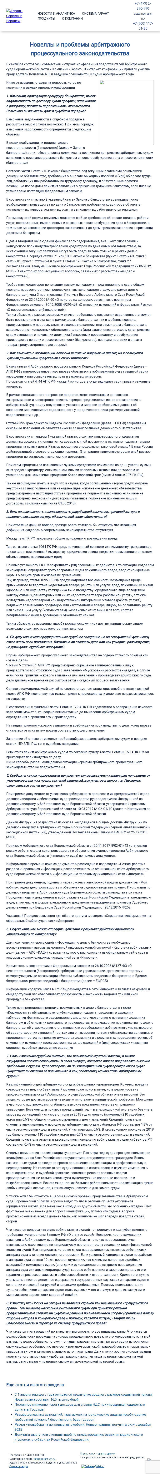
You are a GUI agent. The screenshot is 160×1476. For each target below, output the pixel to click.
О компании (72, 18)
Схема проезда (18, 1466)
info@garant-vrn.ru (44, 1458)
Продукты (46, 18)
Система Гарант (95, 13)
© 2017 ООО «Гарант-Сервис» (97, 1453)
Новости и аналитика (56, 13)
